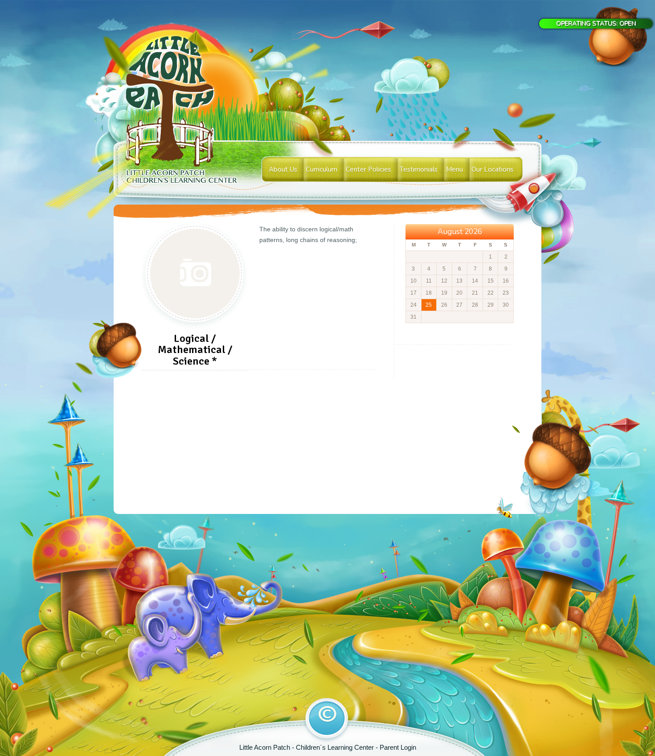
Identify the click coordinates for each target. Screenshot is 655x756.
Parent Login (398, 747)
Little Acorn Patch (265, 747)
